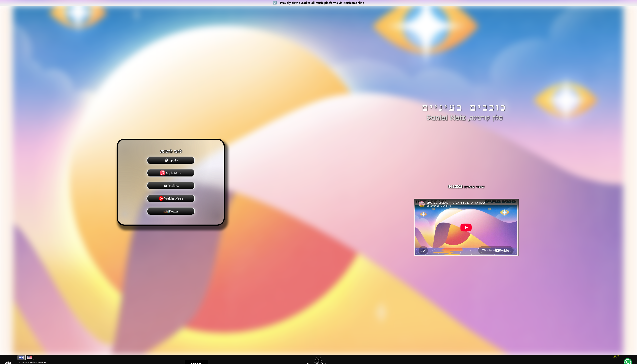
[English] (29, 357)
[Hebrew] (21, 357)
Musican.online (353, 3)
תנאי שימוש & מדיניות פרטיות (31, 362)
